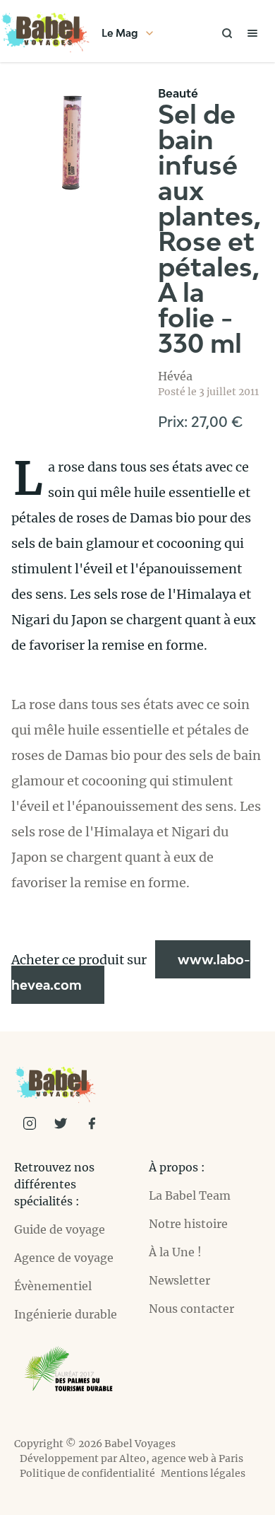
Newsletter (179, 1280)
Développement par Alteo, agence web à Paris (131, 1458)
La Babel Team (190, 1195)
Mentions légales (203, 1473)
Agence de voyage (64, 1258)
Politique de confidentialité (87, 1473)
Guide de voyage (59, 1229)
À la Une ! (175, 1252)
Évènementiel (53, 1286)
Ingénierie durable (65, 1314)
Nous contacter (191, 1309)
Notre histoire (188, 1224)
